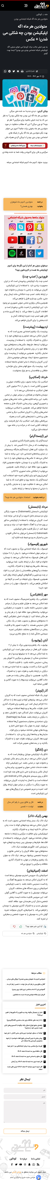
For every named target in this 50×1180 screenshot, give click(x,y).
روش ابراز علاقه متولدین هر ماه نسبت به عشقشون (28, 994)
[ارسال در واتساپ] (5, 71)
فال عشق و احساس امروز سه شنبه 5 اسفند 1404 (27, 1056)
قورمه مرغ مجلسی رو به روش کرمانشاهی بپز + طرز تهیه (24, 1046)
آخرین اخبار (41, 1005)
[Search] (2, 6)
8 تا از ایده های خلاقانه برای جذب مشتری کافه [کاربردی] (24, 1020)
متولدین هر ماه (26, 933)
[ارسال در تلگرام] (9, 71)
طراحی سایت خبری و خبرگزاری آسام (22, 1177)
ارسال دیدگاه (25, 1131)
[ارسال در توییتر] (14, 71)
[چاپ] (22, 71)
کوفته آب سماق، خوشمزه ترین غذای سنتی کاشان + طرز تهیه (23, 1033)
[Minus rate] (14, 926)
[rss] (38, 1165)
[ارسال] (18, 71)
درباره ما (24, 1159)
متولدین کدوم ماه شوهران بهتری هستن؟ (21, 204)
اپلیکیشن (39, 933)
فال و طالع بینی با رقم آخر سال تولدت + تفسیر (20, 804)
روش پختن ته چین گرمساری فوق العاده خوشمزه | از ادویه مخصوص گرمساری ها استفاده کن (24, 1039)
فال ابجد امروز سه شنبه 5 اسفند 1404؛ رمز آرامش (26, 1061)
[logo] (41, 5)
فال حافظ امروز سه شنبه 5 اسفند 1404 (30, 1051)
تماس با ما (36, 1159)
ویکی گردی (16, 1172)
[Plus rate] (21, 926)
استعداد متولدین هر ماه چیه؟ (17, 497)
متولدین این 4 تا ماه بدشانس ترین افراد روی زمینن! (28, 989)
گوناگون (39, 14)
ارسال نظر (25, 1079)
